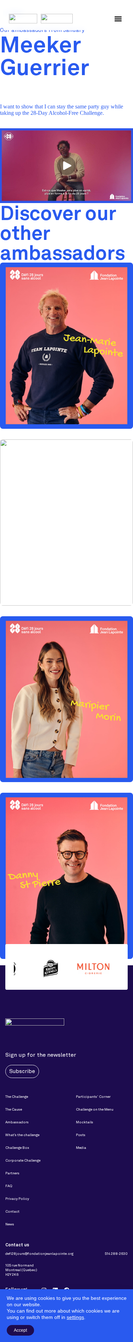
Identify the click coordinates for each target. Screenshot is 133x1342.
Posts (80, 1135)
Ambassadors (17, 1122)
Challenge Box (17, 1147)
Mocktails (84, 1122)
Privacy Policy (17, 1198)
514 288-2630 (116, 1253)
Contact (12, 1211)
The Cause (13, 1109)
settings (75, 1317)
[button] (118, 18)
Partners (12, 1173)
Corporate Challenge (22, 1160)
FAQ (8, 1186)
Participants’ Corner (93, 1096)
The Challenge (16, 1096)
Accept (20, 1330)
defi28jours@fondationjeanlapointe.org (39, 1253)
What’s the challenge (22, 1135)
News (9, 1224)
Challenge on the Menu (94, 1109)
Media (81, 1147)
